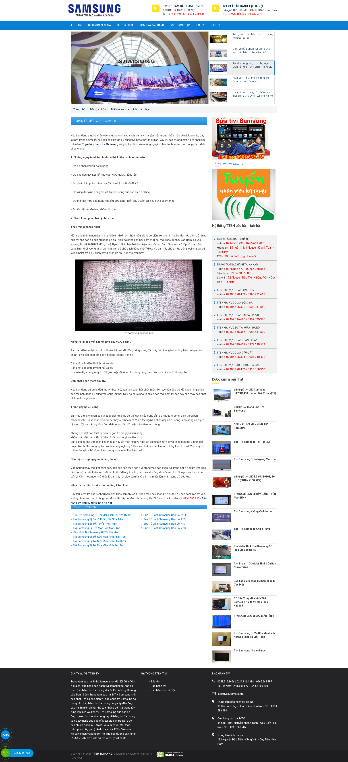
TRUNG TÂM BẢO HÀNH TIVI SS (183, 6)
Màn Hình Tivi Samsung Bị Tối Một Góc (96, 532)
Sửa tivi (155, 681)
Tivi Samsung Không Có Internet (253, 511)
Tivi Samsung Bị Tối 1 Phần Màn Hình (95, 523)
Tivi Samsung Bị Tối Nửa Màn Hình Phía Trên (99, 536)
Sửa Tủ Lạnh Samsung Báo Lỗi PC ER (166, 515)
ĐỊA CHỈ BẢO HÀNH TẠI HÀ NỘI (243, 6)
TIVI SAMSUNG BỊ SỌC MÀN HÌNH (254, 615)
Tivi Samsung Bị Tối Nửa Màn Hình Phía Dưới (99, 541)
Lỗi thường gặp (180, 25)
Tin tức (200, 25)
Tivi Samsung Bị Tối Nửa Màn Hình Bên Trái (98, 545)
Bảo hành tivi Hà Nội (163, 690)
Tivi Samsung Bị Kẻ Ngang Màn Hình (255, 459)
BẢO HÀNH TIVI (221, 673)
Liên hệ (216, 25)
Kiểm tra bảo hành (152, 25)
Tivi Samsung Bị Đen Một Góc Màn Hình (96, 528)
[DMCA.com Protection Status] (169, 754)
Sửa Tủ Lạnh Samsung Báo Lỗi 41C (165, 523)
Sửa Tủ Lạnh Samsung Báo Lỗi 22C (165, 528)
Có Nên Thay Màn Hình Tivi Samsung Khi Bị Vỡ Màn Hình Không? (251, 602)
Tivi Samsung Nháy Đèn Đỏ (250, 650)
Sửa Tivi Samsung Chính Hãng (252, 528)
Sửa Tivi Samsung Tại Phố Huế (252, 441)
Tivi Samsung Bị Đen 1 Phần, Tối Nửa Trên (98, 519)
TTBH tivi (76, 25)
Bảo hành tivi (158, 686)
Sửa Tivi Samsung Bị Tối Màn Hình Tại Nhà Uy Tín (102, 515)
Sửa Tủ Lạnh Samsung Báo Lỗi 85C (165, 519)
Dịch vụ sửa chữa (99, 25)
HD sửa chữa (125, 25)
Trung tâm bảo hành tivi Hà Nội (236, 701)
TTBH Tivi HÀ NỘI (102, 753)
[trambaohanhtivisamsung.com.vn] (94, 10)
